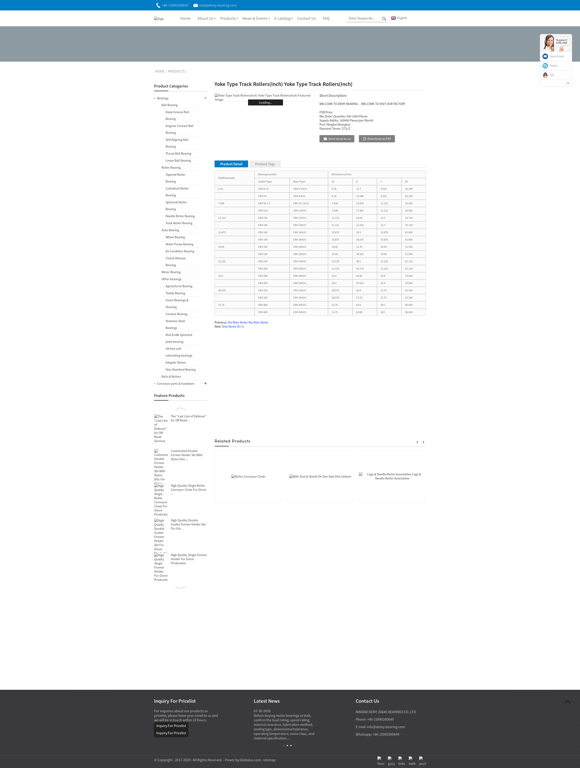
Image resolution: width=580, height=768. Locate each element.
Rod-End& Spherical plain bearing (179, 338)
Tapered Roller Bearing (175, 178)
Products (228, 18)
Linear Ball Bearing (178, 160)
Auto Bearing (170, 230)
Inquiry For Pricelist (171, 725)
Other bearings (171, 279)
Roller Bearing (171, 167)
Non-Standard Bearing (181, 369)
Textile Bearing (175, 293)
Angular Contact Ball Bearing (179, 129)
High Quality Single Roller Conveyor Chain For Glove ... (188, 490)
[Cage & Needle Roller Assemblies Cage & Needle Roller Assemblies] (392, 476)
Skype (554, 65)
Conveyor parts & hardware (175, 384)
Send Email (557, 56)
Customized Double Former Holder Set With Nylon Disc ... (187, 455)
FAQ (326, 18)
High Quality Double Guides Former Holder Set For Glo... (188, 524)
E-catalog (282, 18)
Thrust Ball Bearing (178, 153)
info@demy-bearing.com (386, 726)
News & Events (255, 18)
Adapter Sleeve (176, 362)
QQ (552, 75)
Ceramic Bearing (176, 314)
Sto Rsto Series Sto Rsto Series (248, 322)
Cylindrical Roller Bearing (177, 191)
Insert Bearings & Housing (177, 303)
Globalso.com (250, 760)
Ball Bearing (170, 105)
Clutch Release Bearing (176, 261)
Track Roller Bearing (179, 223)
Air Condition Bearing (180, 251)
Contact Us (306, 18)
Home (185, 18)
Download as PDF (379, 139)
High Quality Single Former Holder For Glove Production (189, 559)
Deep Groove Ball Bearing (177, 115)
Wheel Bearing (175, 237)
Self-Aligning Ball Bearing (177, 143)
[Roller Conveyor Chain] (248, 476)
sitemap (269, 760)
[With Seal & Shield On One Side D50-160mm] (320, 476)
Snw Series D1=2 (233, 326)
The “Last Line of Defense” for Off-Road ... (188, 418)
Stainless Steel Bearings (175, 324)
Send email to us (339, 139)
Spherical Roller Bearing (176, 205)
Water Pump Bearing (179, 244)
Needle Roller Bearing (180, 216)
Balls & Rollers (171, 376)
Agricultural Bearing (179, 286)
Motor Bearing (171, 272)
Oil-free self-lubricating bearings (179, 352)
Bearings (163, 98)
